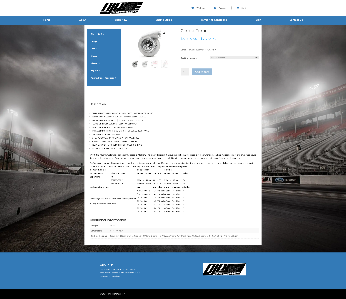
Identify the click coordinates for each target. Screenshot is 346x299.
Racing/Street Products (102, 78)
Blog (258, 20)
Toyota (94, 71)
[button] (163, 32)
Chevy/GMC (96, 34)
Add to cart (202, 72)
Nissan (94, 63)
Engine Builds (164, 20)
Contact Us (296, 20)
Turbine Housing (189, 58)
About (82, 20)
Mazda (94, 56)
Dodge (94, 41)
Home (46, 20)
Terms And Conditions (214, 20)
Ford (93, 49)
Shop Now (121, 20)
